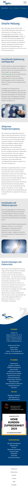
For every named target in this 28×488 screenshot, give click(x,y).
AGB (14, 481)
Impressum (14, 469)
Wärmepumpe (7, 74)
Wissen (17, 8)
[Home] (7, 3)
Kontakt (14, 475)
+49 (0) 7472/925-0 (16, 339)
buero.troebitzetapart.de (16, 353)
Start (10, 8)
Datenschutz (14, 472)
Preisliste (14, 485)
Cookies (14, 478)
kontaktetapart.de (16, 341)
